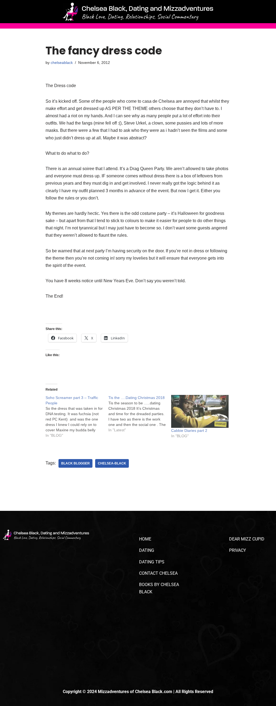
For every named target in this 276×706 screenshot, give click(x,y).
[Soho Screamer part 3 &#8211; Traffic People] (77, 416)
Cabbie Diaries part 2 (189, 430)
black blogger (75, 463)
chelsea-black (112, 463)
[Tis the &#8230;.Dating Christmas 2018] (139, 414)
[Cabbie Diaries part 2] (200, 411)
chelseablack (62, 62)
